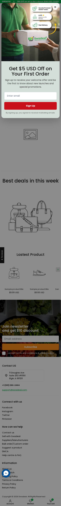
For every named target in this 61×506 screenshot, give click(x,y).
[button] (6, 473)
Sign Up (30, 105)
